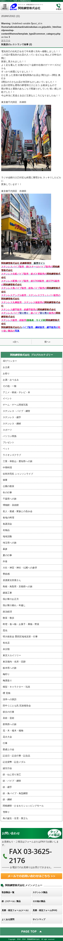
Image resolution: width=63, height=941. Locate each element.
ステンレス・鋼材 (12, 423)
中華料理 (7, 467)
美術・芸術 (8, 718)
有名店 (6, 643)
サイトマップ (39, 919)
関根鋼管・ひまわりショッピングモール (23, 805)
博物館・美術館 (11, 505)
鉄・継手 (7, 787)
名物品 (6, 530)
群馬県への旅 (9, 724)
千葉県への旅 (9, 498)
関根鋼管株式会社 (31, 6)
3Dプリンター (10, 361)
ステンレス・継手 (12, 417)
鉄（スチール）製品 (11, 901)
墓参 (5, 549)
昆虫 (5, 630)
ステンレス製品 (40, 892)
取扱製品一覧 (8, 892)
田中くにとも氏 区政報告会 (17, 705)
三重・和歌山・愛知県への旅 (17, 461)
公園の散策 (8, 486)
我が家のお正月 (11, 599)
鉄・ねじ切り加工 (12, 774)
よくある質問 (8, 919)
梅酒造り (7, 680)
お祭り (6, 373)
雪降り (6, 812)
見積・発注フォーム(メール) (15, 910)
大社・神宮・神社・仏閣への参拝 (20, 567)
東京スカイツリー (12, 655)
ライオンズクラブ (12, 455)
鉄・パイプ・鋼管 (12, 780)
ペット (6, 448)
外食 (5, 561)
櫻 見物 (6, 693)
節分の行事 (8, 712)
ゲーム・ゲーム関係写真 (15, 404)
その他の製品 (39, 901)
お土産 (6, 367)
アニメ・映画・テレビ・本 (16, 392)
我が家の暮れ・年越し (14, 605)
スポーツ (7, 430)
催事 (5, 480)
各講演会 (7, 524)
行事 (5, 743)
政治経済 (7, 611)
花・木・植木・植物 (13, 730)
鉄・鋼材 (7, 799)
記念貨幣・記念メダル (14, 762)
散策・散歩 (8, 618)
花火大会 (7, 737)
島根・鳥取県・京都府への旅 (17, 586)
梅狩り (6, 674)
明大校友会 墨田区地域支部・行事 (20, 636)
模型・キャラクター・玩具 (16, 686)
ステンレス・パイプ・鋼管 (16, 411)
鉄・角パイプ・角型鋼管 (15, 793)
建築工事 (7, 592)
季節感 (6, 574)
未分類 (6, 649)
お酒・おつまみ (11, 379)
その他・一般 (9, 386)
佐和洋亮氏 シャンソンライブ (18, 474)
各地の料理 (8, 517)
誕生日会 (5, 40)
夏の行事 (7, 555)
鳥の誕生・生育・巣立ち (15, 818)
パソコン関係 (9, 436)
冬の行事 (7, 492)
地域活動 (7, 536)
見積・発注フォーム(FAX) (45, 910)
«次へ (16, 341)
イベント (7, 398)
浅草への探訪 (9, 699)
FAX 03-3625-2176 (31, 850)
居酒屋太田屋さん (12, 580)
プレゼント (8, 442)
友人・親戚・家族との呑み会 (17, 511)
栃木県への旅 (9, 668)
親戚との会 (8, 749)
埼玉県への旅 (9, 542)
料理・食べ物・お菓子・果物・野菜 (21, 624)
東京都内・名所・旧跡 (14, 661)
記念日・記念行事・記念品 (16, 755)
